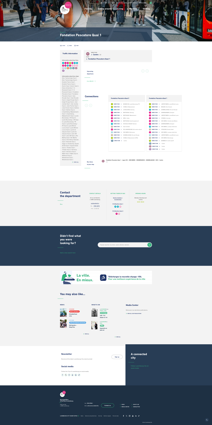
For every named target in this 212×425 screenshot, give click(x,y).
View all (76, 162)
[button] (150, 3)
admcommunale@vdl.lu (93, 405)
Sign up (117, 357)
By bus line (62, 32)
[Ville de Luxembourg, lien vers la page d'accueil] (66, 14)
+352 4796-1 (90, 403)
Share (70, 45)
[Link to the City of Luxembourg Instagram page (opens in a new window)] (69, 375)
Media (82, 415)
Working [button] (133, 9)
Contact (135, 2)
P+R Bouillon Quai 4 (117, 211)
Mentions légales (107, 415)
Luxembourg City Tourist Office (68, 415)
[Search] (149, 245)
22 (117, 206)
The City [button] (88, 9)
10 (115, 206)
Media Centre (127, 2)
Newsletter (142, 2)
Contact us (107, 405)
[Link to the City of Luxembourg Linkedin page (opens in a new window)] (76, 375)
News (113, 2)
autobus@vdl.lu (95, 203)
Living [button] (120, 9)
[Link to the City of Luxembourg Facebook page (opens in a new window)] (62, 375)
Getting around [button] (105, 9)
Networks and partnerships (91, 415)
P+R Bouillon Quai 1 (118, 204)
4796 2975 (97, 206)
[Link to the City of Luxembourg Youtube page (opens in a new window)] (72, 375)
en (106, 2)
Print (77, 45)
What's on (119, 2)
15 (116, 213)
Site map (100, 415)
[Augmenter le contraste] (101, 3)
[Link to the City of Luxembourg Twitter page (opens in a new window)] (66, 375)
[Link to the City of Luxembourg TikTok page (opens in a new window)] (79, 375)
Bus (61, 204)
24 (120, 206)
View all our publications (134, 313)
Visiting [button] (146, 9)
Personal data (116, 415)
